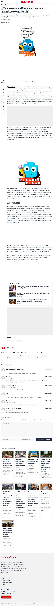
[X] (10, 352)
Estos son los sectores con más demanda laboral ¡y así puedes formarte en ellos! (20, 463)
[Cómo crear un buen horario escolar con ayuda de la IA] (33, 454)
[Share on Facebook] (3, 85)
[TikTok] (25, 352)
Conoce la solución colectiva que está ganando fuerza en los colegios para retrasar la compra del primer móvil (32, 300)
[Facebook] (6, 352)
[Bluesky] (41, 352)
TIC (47, 245)
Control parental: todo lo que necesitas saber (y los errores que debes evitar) (33, 293)
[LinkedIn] (29, 352)
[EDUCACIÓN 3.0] (27, 1)
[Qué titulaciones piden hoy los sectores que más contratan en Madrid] (8, 454)
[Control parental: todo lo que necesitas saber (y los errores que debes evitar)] (12, 294)
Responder (49, 369)
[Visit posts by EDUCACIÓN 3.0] (3, 348)
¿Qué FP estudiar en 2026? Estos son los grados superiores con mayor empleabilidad (7, 532)
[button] (2, 1)
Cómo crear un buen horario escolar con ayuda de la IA (33, 461)
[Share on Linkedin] (3, 99)
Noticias (7, 4)
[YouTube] (14, 352)
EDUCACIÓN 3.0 (6, 22)
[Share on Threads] (3, 106)
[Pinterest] (22, 352)
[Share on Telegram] (3, 102)
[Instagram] (18, 352)
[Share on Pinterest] (3, 92)
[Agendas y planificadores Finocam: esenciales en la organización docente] (46, 487)
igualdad (29, 133)
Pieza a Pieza (11, 87)
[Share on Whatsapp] (3, 96)
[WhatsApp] (37, 352)
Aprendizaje (19, 340)
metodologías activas (21, 129)
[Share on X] (3, 89)
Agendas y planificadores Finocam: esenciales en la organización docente (46, 495)
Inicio (2, 4)
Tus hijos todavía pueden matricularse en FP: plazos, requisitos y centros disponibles (33, 287)
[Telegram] (33, 352)
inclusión (37, 133)
